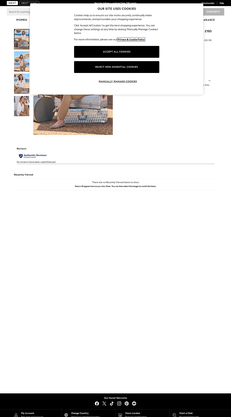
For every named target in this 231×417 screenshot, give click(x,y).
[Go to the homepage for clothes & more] (12, 3)
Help (222, 3)
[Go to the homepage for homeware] (29, 3)
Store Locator (208, 3)
